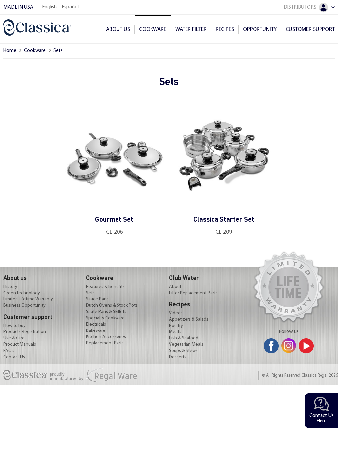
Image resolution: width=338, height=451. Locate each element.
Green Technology (21, 293)
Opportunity (260, 29)
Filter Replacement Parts (193, 293)
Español (70, 7)
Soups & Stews (183, 351)
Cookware (35, 50)
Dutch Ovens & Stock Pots (112, 305)
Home (9, 50)
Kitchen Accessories (106, 337)
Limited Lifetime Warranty (28, 299)
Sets (90, 293)
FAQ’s (8, 351)
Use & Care (14, 338)
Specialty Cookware (105, 318)
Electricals (96, 324)
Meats (175, 332)
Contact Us (14, 357)
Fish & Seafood (183, 338)
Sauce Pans (97, 299)
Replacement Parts (105, 343)
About (175, 287)
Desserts (177, 357)
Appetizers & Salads (188, 319)
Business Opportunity (24, 305)
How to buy (14, 326)
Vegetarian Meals (186, 344)
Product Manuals (19, 344)
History (10, 287)
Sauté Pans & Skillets (106, 312)
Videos (176, 313)
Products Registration (24, 332)
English (49, 7)
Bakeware (95, 331)
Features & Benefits (105, 287)
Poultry (176, 326)
